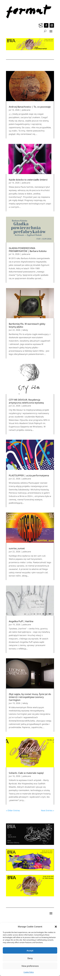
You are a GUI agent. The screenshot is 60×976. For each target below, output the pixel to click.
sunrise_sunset (17, 548)
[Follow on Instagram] (52, 25)
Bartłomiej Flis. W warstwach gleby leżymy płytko (27, 325)
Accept (30, 950)
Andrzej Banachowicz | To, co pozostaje (30, 106)
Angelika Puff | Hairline (21, 621)
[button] (55, 926)
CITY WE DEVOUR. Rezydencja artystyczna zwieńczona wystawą (26, 401)
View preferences (30, 965)
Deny (30, 958)
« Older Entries (13, 810)
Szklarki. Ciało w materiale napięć (26, 772)
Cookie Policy (29, 972)
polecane (26, 110)
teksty (25, 330)
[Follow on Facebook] (46, 25)
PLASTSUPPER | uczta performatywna (29, 475)
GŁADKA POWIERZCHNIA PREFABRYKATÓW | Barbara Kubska (27, 250)
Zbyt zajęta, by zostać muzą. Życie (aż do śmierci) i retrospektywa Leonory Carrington (30, 697)
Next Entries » (47, 810)
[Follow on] (40, 25)
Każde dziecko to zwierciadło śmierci (28, 179)
